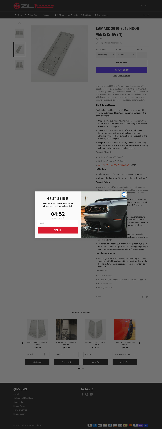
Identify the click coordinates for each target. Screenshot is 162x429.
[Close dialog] (124, 194)
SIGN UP (58, 230)
